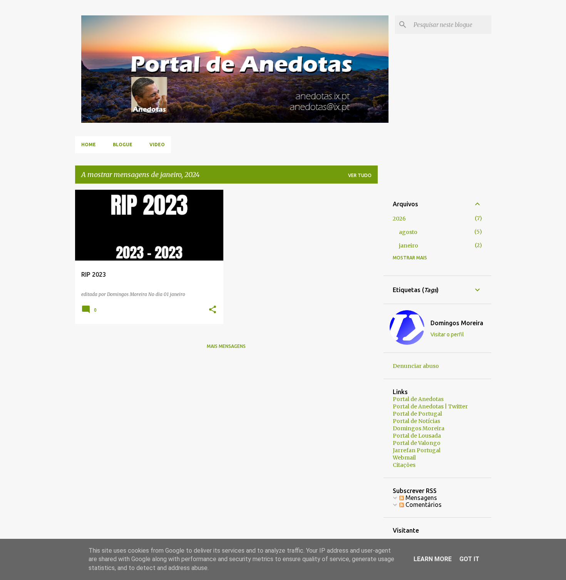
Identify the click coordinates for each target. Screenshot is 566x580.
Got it (469, 559)
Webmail (404, 457)
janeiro (408, 245)
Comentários (423, 504)
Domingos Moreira (456, 322)
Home (88, 144)
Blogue (122, 144)
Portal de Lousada (417, 435)
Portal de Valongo (416, 443)
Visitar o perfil (447, 334)
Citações (404, 464)
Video (157, 144)
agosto (408, 232)
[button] (212, 310)
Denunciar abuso (416, 366)
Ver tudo (360, 175)
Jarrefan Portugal (416, 450)
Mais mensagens (226, 346)
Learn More (433, 559)
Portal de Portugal (417, 413)
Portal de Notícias (416, 421)
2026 (399, 218)
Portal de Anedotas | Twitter (430, 406)
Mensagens (420, 497)
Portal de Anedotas (418, 399)
